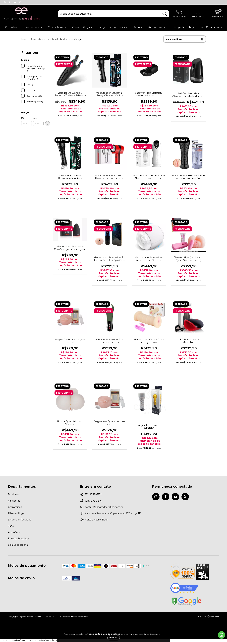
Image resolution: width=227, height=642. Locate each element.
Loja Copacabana (211, 27)
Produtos (11, 27)
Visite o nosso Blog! (96, 519)
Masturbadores (40, 39)
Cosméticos (56, 27)
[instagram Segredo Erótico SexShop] (4, 2)
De (22, 118)
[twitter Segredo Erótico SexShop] (20, 2)
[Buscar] (165, 14)
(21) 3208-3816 (93, 500)
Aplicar (47, 123)
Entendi (113, 638)
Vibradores (33, 27)
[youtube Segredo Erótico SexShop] (15, 2)
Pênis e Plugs (81, 27)
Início (24, 39)
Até (35, 118)
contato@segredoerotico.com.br (104, 507)
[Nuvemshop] (208, 617)
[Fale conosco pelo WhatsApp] (221, 635)
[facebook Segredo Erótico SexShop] (9, 2)
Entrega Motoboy (182, 27)
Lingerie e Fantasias (112, 27)
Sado (137, 27)
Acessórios (155, 27)
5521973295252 (93, 494)
